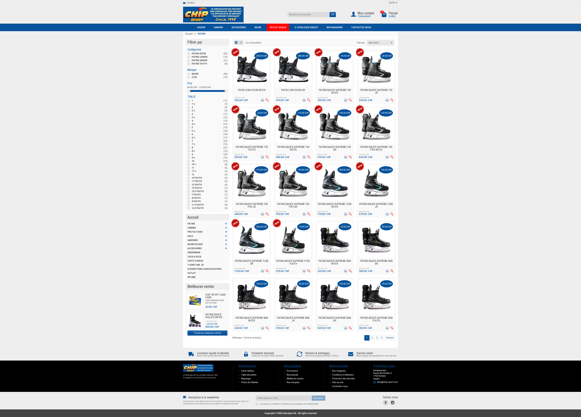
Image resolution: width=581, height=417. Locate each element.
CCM (194, 77)
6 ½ (193, 137)
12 (193, 174)
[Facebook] (385, 402)
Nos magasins (339, 371)
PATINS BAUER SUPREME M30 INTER (334, 262)
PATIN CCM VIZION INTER (251, 90)
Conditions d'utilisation (343, 375)
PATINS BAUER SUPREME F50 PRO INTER (376, 148)
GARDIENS (192, 240)
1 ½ (193, 104)
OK (332, 14)
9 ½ (193, 158)
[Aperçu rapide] (267, 100)
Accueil (193, 217)
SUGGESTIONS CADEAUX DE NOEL (204, 269)
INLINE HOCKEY (195, 244)
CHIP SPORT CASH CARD (215, 296)
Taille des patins (248, 375)
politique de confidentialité (306, 404)
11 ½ (194, 171)
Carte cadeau (247, 371)
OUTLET (191, 273)
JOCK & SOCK (194, 256)
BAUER (195, 74)
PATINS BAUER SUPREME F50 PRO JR (252, 205)
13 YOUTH (197, 188)
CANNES (191, 228)
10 (193, 161)
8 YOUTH (196, 198)
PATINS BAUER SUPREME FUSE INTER (335, 205)
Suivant (390, 337)
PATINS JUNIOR (199, 57)
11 (193, 168)
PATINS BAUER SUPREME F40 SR (335, 148)
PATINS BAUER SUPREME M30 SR (376, 262)
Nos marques (293, 382)
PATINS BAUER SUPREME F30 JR (376, 91)
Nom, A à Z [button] (374, 42)
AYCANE (191, 277)
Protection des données (343, 378)
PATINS (191, 224)
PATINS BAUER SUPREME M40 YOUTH (376, 319)
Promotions (292, 371)
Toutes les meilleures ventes (207, 333)
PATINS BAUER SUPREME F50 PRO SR (293, 205)
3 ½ (193, 117)
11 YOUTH (197, 181)
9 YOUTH (196, 201)
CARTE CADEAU (195, 261)
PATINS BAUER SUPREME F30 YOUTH (252, 148)
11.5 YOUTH (198, 205)
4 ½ (193, 124)
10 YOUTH (197, 178)
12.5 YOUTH (198, 208)
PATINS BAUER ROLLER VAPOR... (214, 316)
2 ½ (193, 110)
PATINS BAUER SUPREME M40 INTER (251, 319)
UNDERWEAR (193, 252)
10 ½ (194, 164)
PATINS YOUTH (199, 64)
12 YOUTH (197, 184)
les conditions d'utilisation (279, 404)
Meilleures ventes (295, 378)
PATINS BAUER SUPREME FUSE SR (252, 262)
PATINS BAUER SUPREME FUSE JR (376, 205)
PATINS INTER (199, 53)
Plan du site (337, 382)
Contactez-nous (340, 386)
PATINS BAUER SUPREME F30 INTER (335, 91)
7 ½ (193, 144)
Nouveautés (292, 375)
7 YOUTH (196, 194)
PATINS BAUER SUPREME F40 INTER (293, 148)
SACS (190, 236)
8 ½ (193, 151)
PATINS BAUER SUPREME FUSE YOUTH (293, 262)
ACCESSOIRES (194, 248)
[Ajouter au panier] (262, 100)
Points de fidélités (249, 382)
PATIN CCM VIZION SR (293, 90)
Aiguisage (246, 378)
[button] (202, 27)
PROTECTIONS (195, 232)
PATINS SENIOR (199, 60)
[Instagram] (392, 402)
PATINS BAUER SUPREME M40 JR (293, 319)
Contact (190, 3)
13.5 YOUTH (198, 191)
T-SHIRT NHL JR (195, 265)
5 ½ (193, 131)
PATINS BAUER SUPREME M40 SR (334, 319)
